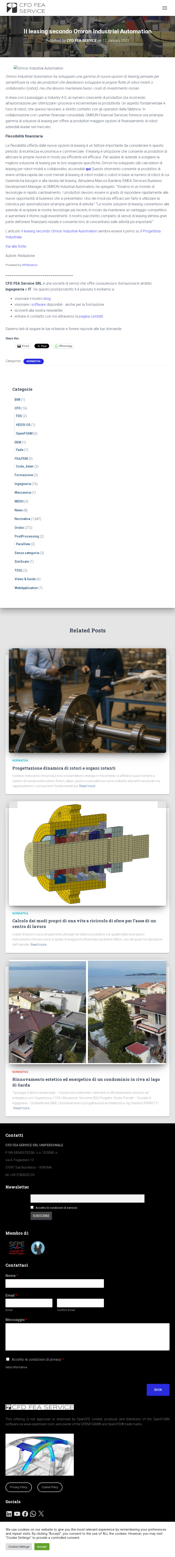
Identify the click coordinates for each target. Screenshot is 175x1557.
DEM (18, 442)
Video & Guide (25, 579)
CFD (18, 408)
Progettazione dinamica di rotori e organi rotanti (64, 768)
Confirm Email (66, 1310)
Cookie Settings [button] (18, 1546)
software (38, 304)
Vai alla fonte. (16, 246)
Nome (11, 1275)
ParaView (23, 544)
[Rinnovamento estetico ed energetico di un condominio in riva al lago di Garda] (87, 1011)
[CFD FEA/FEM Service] (28, 8)
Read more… (88, 786)
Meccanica (23, 492)
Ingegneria (23, 484)
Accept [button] (42, 1546)
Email (11, 1295)
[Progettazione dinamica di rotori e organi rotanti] (87, 700)
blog (47, 298)
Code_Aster (25, 466)
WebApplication (26, 588)
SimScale (22, 561)
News (19, 510)
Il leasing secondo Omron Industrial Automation (59, 231)
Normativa (34, 361)
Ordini (19, 528)
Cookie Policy (50, 1487)
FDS (19, 416)
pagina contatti (91, 316)
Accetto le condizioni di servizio (56, 1207)
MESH (19, 501)
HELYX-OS (23, 425)
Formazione (24, 475)
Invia (158, 1390)
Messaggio (16, 1320)
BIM (17, 399)
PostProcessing (27, 536)
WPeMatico (30, 265)
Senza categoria (27, 553)
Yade (19, 450)
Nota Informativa (16, 1367)
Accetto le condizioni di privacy (38, 1359)
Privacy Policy (18, 1487)
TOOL (19, 570)
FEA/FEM (21, 458)
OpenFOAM (24, 433)
